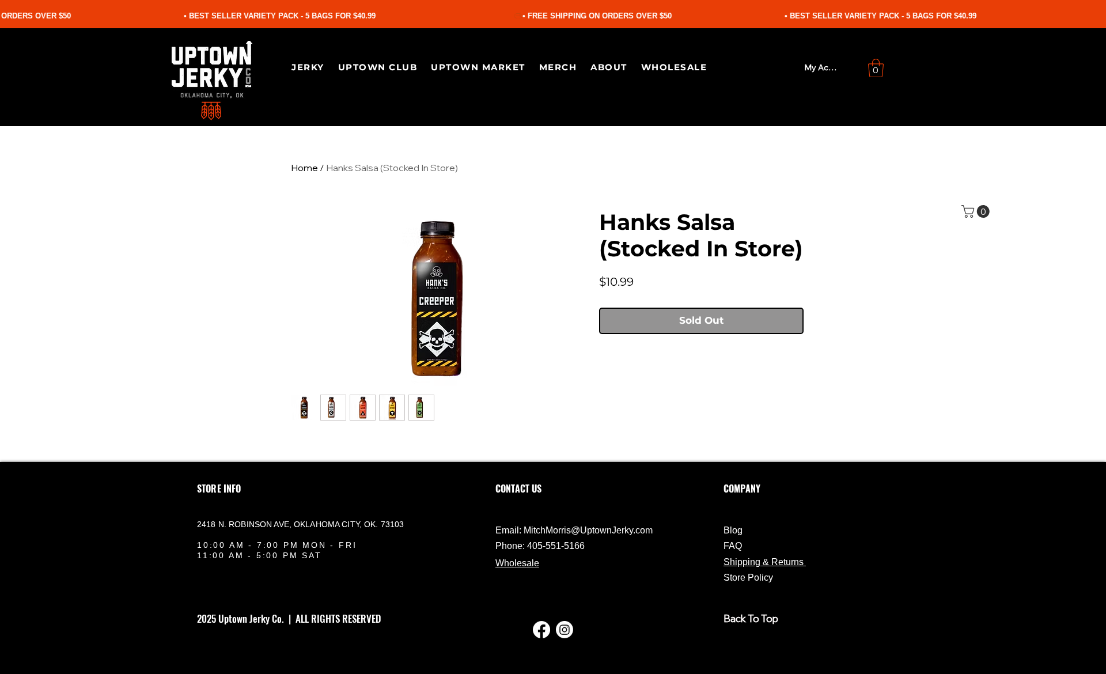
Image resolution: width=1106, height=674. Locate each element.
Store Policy (748, 577)
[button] (876, 68)
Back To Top (751, 618)
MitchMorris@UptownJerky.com (588, 530)
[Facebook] (541, 629)
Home (304, 167)
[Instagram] (564, 629)
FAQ (733, 546)
